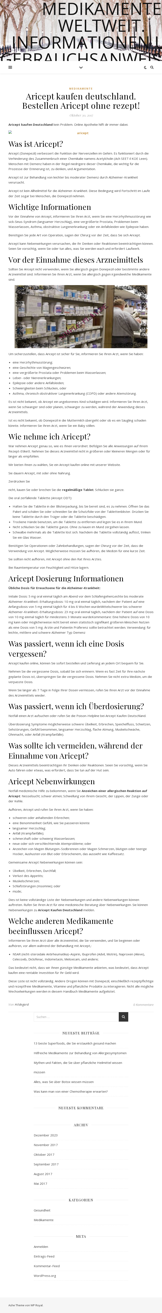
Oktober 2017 (44, 1154)
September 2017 (46, 1164)
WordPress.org (45, 1275)
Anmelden (41, 1246)
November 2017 (46, 1145)
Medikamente (81, 88)
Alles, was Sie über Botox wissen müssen (64, 1082)
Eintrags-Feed (44, 1256)
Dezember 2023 (46, 1135)
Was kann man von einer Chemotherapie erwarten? (71, 1091)
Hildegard (22, 1004)
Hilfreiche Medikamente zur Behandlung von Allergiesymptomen (80, 1053)
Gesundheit (42, 1210)
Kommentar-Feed (47, 1266)
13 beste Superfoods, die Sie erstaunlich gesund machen (75, 1043)
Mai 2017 (40, 1183)
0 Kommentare (143, 1004)
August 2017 (43, 1174)
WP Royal (37, 1305)
